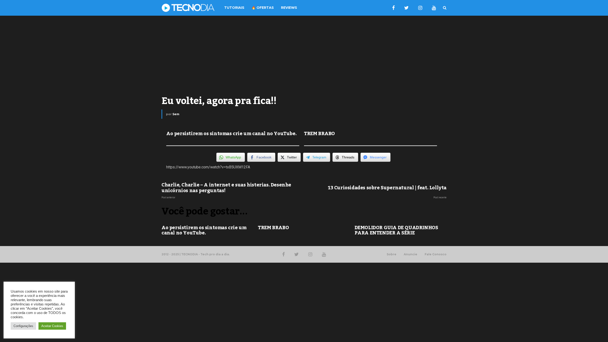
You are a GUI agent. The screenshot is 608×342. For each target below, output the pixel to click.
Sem (175, 114)
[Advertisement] (304, 53)
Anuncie (410, 254)
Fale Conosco (435, 254)
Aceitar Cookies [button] (52, 326)
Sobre (391, 254)
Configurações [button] (23, 326)
